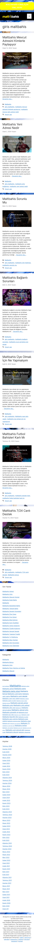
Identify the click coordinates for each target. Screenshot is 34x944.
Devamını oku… (7, 99)
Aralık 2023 (6, 800)
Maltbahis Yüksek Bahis (10, 608)
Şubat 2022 (6, 860)
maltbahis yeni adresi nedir (19, 186)
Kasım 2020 (6, 903)
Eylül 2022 (5, 840)
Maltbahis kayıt (23, 712)
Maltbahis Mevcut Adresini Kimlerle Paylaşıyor (14, 40)
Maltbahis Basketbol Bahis (11, 606)
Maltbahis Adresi (8, 591)
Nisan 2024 (6, 789)
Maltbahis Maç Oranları (10, 640)
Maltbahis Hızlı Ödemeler (10, 646)
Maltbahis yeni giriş (17, 728)
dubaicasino (13, 939)
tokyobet (26, 939)
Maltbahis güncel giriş (20, 710)
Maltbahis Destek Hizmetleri (11, 611)
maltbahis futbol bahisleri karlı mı (13, 498)
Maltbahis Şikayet (8, 671)
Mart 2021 (5, 892)
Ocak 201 (5, 909)
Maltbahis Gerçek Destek (10, 631)
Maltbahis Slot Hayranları (10, 643)
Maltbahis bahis (20, 689)
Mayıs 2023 (6, 820)
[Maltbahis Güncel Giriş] (10, 16)
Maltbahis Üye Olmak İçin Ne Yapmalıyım (16, 358)
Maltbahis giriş (7, 705)
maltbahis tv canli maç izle (8, 725)
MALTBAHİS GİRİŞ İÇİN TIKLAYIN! (17, 6)
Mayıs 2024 (6, 786)
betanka (20, 939)
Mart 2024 (5, 792)
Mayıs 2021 (6, 886)
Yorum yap (8, 114)
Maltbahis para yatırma (10, 719)
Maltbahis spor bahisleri (15, 723)
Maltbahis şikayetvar (24, 732)
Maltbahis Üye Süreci (9, 617)
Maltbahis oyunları (23, 717)
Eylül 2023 (5, 809)
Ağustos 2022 (7, 843)
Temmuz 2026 (7, 746)
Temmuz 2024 (7, 780)
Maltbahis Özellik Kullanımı (11, 628)
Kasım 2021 (6, 869)
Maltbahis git (18, 707)
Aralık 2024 (6, 766)
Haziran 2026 (6, 749)
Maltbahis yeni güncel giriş (15, 730)
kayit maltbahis (5, 686)
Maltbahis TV (25, 723)
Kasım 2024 (6, 769)
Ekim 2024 (5, 772)
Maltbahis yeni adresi (7, 728)
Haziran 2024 (6, 783)
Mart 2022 (5, 857)
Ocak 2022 (6, 863)
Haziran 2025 (6, 755)
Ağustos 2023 (7, 812)
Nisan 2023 (6, 823)
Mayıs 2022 (6, 852)
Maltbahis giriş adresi (21, 705)
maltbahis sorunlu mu (9, 265)
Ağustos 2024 (7, 777)
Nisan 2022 (6, 854)
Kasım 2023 (6, 803)
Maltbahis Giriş (7, 594)
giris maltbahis (9, 107)
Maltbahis (8, 104)
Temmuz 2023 (7, 815)
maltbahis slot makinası (23, 263)
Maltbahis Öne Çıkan (9, 614)
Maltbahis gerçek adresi (19, 703)
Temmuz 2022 (7, 846)
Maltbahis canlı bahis (15, 694)
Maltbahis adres (25, 686)
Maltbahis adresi (8, 689)
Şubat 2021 (6, 894)
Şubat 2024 (6, 795)
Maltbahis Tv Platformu (10, 637)
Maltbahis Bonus (8, 662)
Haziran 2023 (6, 817)
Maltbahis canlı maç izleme (11, 698)
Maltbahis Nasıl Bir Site (10, 717)
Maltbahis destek (6, 703)
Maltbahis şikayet (12, 732)
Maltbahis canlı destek (18, 696)
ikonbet (20, 941)
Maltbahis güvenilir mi (10, 712)
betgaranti (14, 941)
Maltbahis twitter (21, 725)
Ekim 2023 (5, 806)
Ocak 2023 (6, 829)
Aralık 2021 (6, 866)
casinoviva (27, 937)
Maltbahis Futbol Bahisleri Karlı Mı (13, 435)
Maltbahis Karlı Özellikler (10, 623)
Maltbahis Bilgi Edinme (9, 620)
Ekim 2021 (5, 872)
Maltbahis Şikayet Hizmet (10, 597)
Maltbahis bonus (13, 575)
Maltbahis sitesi (26, 721)
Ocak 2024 (6, 797)
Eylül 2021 (5, 874)
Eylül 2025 (5, 752)
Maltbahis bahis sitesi (11, 691)
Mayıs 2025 (6, 757)
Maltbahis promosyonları (13, 721)
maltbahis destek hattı (22, 496)
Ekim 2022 (5, 837)
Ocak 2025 (6, 763)
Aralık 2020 (6, 900)
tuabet (21, 937)
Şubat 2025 (6, 760)
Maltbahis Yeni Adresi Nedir (12, 126)
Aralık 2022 (6, 832)
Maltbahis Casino (24, 698)
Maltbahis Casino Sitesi (21, 700)
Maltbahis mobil (25, 714)
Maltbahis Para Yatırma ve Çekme (13, 668)
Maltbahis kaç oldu (8, 715)
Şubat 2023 (6, 826)
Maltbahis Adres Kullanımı (11, 626)
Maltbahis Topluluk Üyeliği (11, 634)
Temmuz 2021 (7, 880)
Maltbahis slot (6, 723)
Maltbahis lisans (17, 714)
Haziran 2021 (6, 883)
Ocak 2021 (5, 897)
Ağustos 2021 (7, 877)
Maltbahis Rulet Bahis (9, 600)
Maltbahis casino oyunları (9, 700)
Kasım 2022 (6, 835)
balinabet (6, 939)
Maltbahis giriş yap (8, 708)
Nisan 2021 (6, 889)
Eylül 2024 (5, 775)
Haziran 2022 (6, 849)
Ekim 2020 (5, 906)
